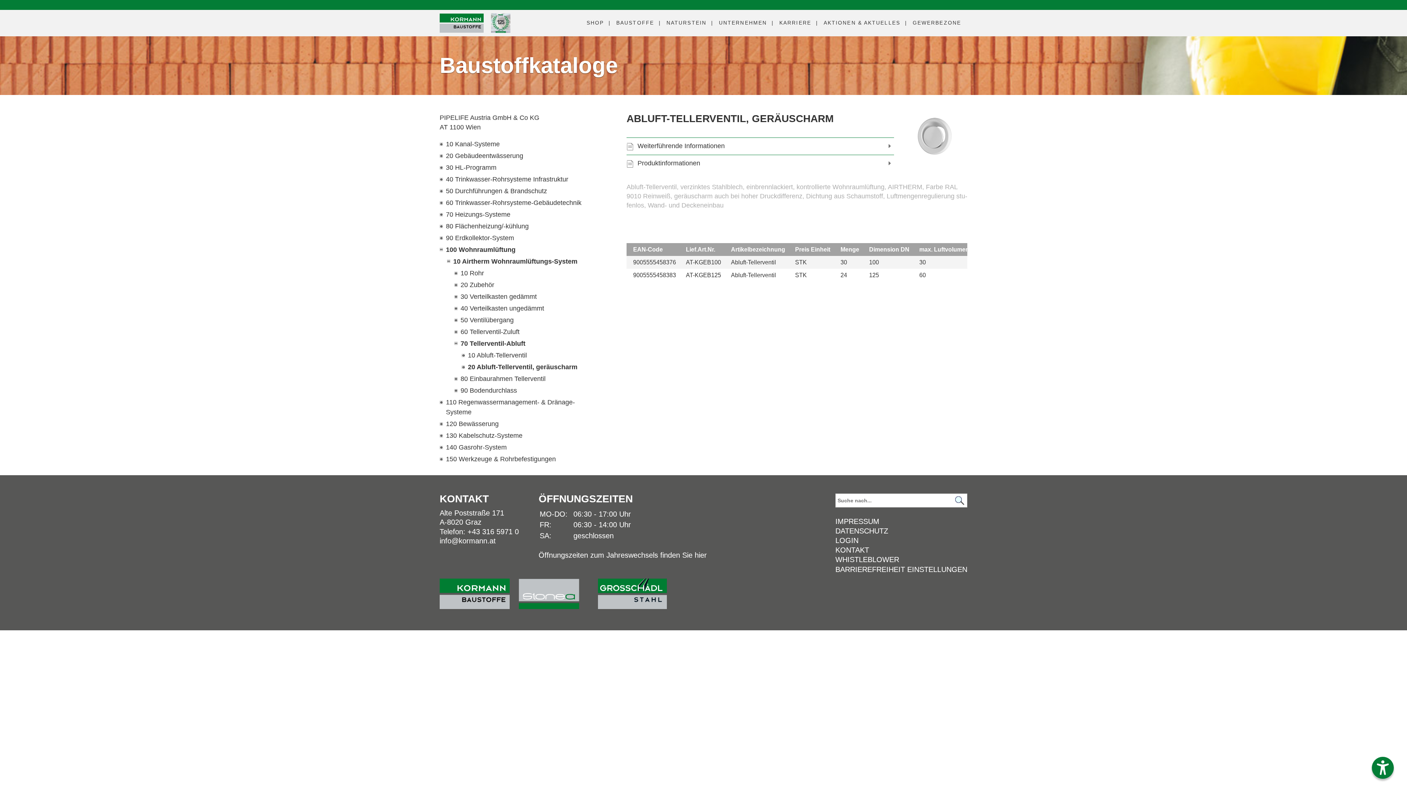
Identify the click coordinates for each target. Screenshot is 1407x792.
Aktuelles (862, 23)
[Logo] (462, 23)
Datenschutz (861, 531)
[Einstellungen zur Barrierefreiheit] (1383, 768)
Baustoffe (635, 23)
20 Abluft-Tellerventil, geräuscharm (522, 367)
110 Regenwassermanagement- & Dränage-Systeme (510, 407)
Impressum (857, 521)
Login (846, 540)
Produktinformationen (669, 163)
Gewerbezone (937, 23)
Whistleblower (867, 560)
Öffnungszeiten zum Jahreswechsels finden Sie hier (623, 555)
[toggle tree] (518, 144)
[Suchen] (959, 500)
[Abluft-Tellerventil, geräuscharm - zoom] (936, 136)
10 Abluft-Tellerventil (497, 355)
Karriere (795, 23)
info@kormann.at (468, 541)
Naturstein (686, 23)
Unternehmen (743, 23)
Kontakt (852, 550)
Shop (595, 23)
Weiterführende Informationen (681, 146)
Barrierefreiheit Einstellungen (901, 569)
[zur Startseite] (479, 590)
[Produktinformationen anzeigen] (797, 205)
